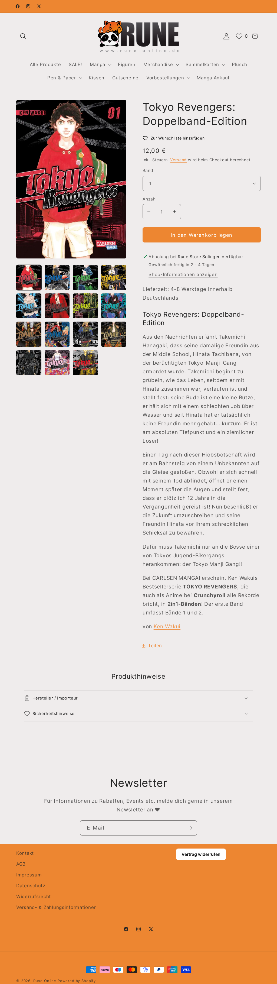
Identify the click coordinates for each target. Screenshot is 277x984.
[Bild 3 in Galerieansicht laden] (85, 277)
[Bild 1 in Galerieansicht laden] (28, 277)
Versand (178, 159)
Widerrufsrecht (33, 896)
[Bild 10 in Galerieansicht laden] (57, 334)
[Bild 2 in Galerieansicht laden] (57, 277)
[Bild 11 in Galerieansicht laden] (85, 334)
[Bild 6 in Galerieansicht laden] (57, 306)
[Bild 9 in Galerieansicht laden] (28, 334)
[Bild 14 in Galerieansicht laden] (57, 362)
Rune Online (44, 981)
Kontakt (25, 853)
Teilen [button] (155, 645)
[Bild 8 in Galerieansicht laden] (113, 306)
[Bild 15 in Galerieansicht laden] (85, 362)
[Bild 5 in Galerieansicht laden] (28, 306)
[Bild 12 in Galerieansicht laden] (113, 334)
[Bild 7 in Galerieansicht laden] (85, 306)
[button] (23, 36)
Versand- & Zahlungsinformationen (56, 907)
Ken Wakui (167, 626)
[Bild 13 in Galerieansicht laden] (28, 362)
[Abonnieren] (189, 828)
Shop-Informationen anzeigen (183, 274)
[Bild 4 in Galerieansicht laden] (113, 277)
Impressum (29, 875)
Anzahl (150, 199)
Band (148, 170)
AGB (21, 864)
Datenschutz (30, 885)
